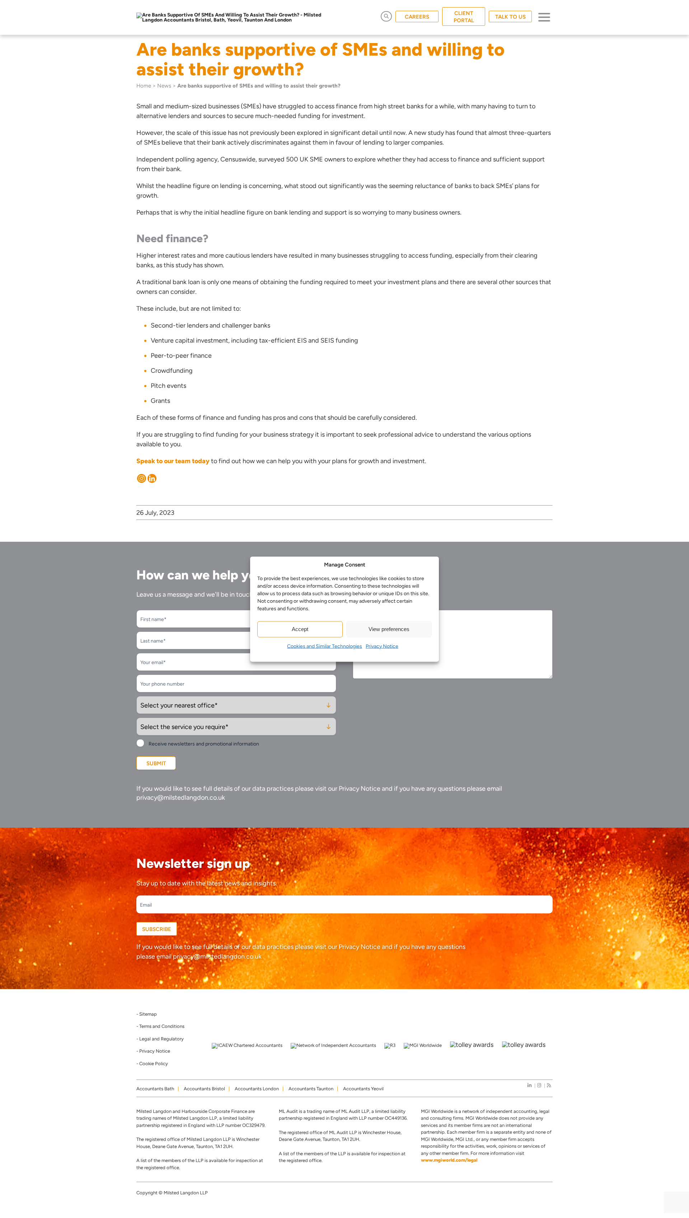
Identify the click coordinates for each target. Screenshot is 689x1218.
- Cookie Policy (152, 1063)
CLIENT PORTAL (464, 17)
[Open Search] (386, 16)
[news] (549, 1085)
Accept (300, 629)
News (164, 86)
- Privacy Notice (153, 1051)
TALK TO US (510, 17)
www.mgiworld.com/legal (449, 1160)
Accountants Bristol (204, 1088)
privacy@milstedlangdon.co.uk (180, 797)
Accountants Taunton (311, 1088)
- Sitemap (146, 1014)
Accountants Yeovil (363, 1088)
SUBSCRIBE (156, 929)
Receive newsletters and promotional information (204, 744)
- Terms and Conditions (160, 1026)
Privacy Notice (382, 646)
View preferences (389, 629)
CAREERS (417, 17)
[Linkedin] (151, 478)
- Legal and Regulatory (160, 1038)
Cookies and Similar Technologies (324, 646)
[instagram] (539, 1085)
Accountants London (257, 1088)
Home (143, 86)
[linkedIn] (529, 1085)
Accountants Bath (155, 1088)
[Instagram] (141, 478)
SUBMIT (156, 763)
